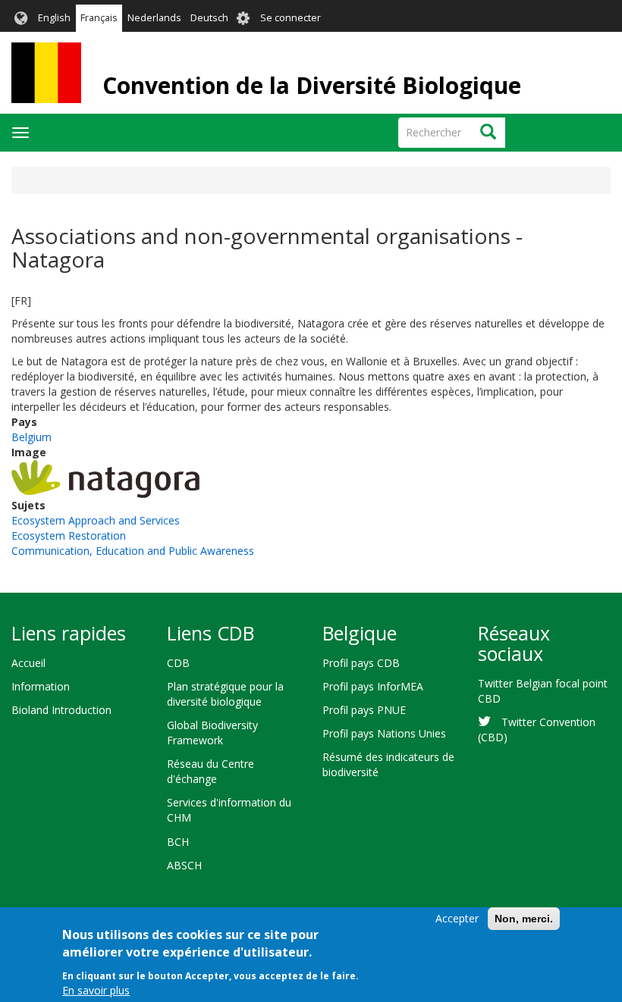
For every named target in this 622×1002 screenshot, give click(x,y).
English (54, 17)
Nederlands (154, 17)
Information (40, 686)
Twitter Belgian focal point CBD (543, 691)
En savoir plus (96, 990)
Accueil (28, 663)
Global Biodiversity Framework (212, 732)
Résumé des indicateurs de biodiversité (388, 764)
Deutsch (209, 17)
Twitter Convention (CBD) (536, 729)
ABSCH (184, 865)
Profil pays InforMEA (372, 686)
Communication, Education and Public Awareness (132, 550)
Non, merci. (524, 919)
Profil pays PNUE (364, 710)
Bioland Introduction (61, 710)
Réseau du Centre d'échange (210, 771)
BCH (178, 841)
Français (99, 17)
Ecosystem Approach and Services (95, 520)
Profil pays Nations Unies (384, 733)
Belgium (31, 437)
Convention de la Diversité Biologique (311, 85)
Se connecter (290, 17)
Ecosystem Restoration (68, 535)
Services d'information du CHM (229, 810)
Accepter (457, 918)
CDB (178, 663)
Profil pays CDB (361, 663)
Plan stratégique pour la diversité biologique (225, 694)
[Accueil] (46, 72)
